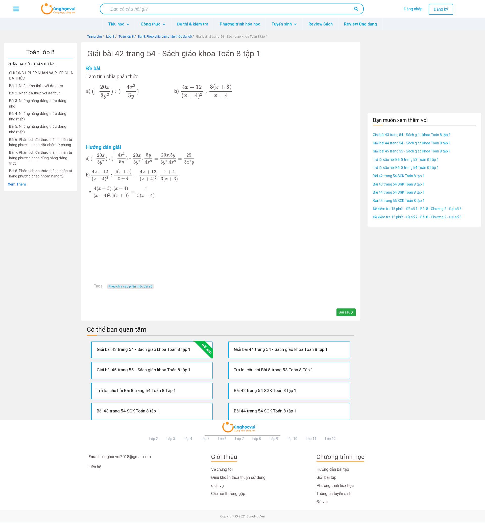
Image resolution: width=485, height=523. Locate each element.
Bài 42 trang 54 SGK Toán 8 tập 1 (399, 176)
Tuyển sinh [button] (282, 24)
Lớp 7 (239, 439)
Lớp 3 (170, 439)
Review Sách (320, 24)
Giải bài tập (326, 477)
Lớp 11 (311, 439)
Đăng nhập (413, 9)
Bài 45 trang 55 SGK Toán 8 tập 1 (399, 201)
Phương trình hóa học (240, 24)
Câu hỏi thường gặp (228, 493)
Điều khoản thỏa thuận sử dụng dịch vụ (238, 481)
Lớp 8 (256, 439)
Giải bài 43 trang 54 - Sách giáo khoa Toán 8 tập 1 (412, 135)
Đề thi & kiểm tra (192, 24)
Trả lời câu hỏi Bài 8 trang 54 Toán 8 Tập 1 (406, 168)
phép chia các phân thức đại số (130, 286)
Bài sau (345, 312)
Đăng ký (441, 9)
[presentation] (115, 91)
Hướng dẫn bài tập (333, 469)
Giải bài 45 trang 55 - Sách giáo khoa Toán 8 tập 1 (412, 151)
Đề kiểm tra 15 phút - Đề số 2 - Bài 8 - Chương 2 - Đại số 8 (417, 217)
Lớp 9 (274, 439)
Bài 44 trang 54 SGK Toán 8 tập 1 (399, 192)
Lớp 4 (188, 439)
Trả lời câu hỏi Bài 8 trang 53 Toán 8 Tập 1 (406, 160)
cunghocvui (59, 11)
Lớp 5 (205, 439)
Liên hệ (94, 466)
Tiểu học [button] (116, 24)
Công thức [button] (151, 24)
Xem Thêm (17, 184)
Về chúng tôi (222, 469)
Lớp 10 (292, 439)
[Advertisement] (40, 267)
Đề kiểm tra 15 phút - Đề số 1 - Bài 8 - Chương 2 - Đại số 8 (417, 209)
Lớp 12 (330, 439)
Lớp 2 (153, 439)
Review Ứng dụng (360, 24)
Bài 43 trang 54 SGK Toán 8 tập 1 (399, 184)
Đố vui (322, 501)
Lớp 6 (222, 439)
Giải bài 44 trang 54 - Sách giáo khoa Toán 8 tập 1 (412, 143)
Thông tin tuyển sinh (334, 493)
